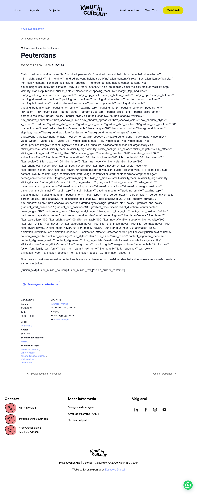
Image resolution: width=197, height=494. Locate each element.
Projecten (54, 10)
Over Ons (151, 10)
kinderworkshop (28, 359)
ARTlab (24, 341)
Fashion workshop (163, 373)
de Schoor (41, 355)
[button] (188, 485)
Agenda (34, 10)
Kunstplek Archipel (59, 303)
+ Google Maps (61, 319)
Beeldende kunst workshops (46, 373)
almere (24, 352)
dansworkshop (28, 355)
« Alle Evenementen (32, 28)
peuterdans (26, 362)
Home (17, 10)
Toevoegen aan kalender (41, 284)
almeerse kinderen (30, 349)
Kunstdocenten (129, 10)
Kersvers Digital (115, 469)
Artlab (32, 352)
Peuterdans (26, 325)
